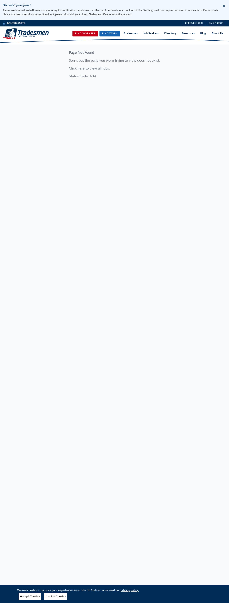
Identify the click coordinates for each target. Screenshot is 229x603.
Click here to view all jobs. (89, 68)
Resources (188, 33)
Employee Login (194, 23)
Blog (203, 33)
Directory (170, 33)
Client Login (216, 23)
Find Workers (85, 34)
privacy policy (130, 590)
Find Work (110, 34)
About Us (217, 33)
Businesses (131, 33)
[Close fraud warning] (224, 6)
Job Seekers (151, 33)
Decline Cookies (55, 596)
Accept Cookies (30, 596)
